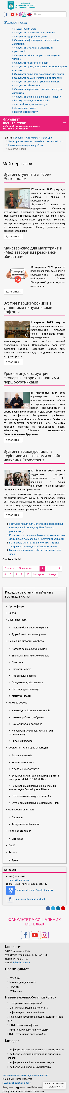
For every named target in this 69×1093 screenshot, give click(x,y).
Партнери (17, 817)
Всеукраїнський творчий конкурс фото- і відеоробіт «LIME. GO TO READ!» (34, 777)
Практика (17, 662)
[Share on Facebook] (48, 908)
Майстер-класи (21, 695)
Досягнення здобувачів (25, 768)
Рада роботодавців (19, 830)
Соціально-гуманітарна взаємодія (28, 747)
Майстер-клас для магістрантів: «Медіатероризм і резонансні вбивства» (33, 252)
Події (11, 845)
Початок (10, 568)
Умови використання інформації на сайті (26, 1075)
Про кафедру (16, 606)
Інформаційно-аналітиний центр (28, 1012)
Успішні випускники (22, 762)
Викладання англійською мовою (30, 655)
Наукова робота (17, 702)
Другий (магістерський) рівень (28, 634)
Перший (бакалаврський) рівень (30, 627)
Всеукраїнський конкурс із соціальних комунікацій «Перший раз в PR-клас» (32, 787)
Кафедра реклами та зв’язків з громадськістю (35, 141)
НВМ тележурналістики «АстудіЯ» (29, 1029)
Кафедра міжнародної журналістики (30, 1066)
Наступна (38, 574)
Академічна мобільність (25, 824)
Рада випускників (21, 755)
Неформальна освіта (23, 675)
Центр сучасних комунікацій (26, 1003)
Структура (32, 137)
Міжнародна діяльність (23, 982)
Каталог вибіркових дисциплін (29, 648)
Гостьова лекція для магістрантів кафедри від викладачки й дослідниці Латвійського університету (36, 527)
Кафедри (46, 137)
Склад (12, 612)
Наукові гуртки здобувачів (26, 723)
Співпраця (17, 838)
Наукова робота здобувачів (27, 717)
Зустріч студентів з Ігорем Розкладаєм (28, 176)
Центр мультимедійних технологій (29, 1007)
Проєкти (14, 986)
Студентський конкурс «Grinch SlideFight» (35, 802)
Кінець (52, 574)
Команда (15, 977)
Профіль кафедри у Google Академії (34, 890)
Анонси (12, 852)
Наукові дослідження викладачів (30, 710)
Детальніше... (13, 236)
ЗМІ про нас (16, 991)
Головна (18, 137)
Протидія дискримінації (25, 689)
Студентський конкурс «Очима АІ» (31, 796)
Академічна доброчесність (27, 682)
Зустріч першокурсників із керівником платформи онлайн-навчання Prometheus (33, 455)
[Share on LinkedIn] (58, 908)
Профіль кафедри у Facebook (29, 899)
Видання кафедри (21, 740)
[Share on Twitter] (53, 908)
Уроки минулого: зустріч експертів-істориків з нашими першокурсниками (31, 377)
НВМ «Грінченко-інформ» (24, 1025)
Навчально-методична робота (26, 145)
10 (28, 574)
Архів (14, 860)
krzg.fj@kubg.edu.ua (19, 880)
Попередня (25, 568)
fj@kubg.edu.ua (21, 962)
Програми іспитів (21, 669)
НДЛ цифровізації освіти (17, 1082)
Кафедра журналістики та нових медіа (32, 1062)
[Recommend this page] (63, 908)
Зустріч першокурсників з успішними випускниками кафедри (28, 307)
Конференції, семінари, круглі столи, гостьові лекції (31, 732)
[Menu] (64, 123)
